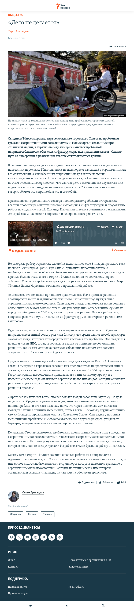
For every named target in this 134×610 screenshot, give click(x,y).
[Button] (117, 46)
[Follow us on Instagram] (35, 537)
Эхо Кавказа (67, 231)
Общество (15, 15)
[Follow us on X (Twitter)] (19, 537)
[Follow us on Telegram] (43, 537)
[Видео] (31, 605)
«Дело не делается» (70, 227)
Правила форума (18, 593)
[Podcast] (60, 537)
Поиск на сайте (17, 587)
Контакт (13, 566)
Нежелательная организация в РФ (90, 560)
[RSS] (51, 537)
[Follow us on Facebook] (11, 537)
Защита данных (78, 566)
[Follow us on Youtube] (27, 537)
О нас (11, 560)
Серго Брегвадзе (18, 31)
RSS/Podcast (76, 587)
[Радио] (67, 605)
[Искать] (103, 605)
